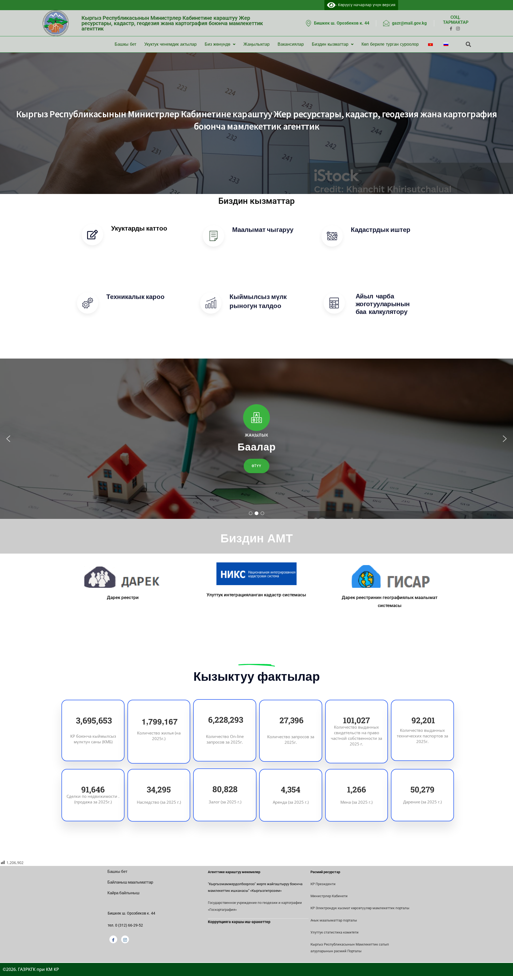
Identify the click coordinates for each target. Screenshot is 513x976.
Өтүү (124, 244)
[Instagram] (125, 939)
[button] (8, 438)
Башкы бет (125, 44)
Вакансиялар (291, 44)
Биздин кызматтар (330, 44)
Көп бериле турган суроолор (390, 44)
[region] (256, 439)
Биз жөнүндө (217, 44)
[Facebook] (113, 939)
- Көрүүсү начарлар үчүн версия (365, 4)
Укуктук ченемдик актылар (170, 44)
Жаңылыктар (256, 44)
